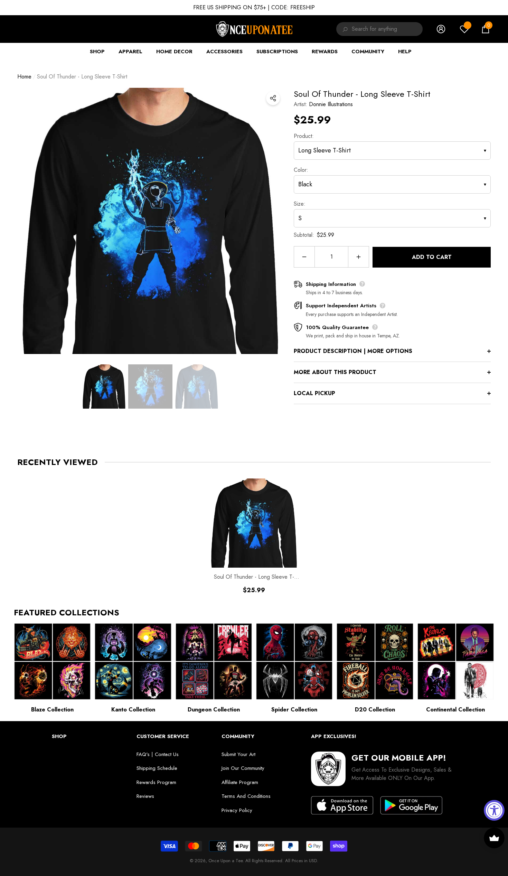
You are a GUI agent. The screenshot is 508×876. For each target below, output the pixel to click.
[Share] (273, 98)
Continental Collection (455, 710)
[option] (150, 221)
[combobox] (387, 29)
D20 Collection (375, 710)
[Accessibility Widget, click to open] (494, 810)
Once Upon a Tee (225, 860)
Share (273, 98)
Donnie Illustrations (331, 104)
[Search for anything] (344, 29)
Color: (301, 170)
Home (24, 77)
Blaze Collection (52, 710)
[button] (485, 29)
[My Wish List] (464, 29)
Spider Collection (294, 710)
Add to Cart (432, 257)
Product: (304, 136)
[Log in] (441, 29)
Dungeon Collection (214, 710)
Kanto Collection (133, 710)
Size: (299, 204)
